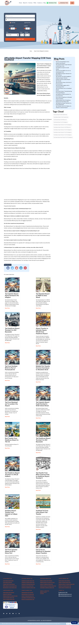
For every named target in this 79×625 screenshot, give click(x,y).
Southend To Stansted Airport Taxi (28, 584)
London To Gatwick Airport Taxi (64, 582)
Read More (7, 308)
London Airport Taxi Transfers (8, 592)
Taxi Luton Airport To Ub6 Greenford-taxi (60, 114)
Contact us (40, 2)
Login (72, 2)
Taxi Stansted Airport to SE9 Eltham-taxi (60, 119)
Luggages (26, 25)
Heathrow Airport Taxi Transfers (46, 580)
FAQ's (34, 2)
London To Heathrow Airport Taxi (46, 584)
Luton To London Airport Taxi (8, 597)
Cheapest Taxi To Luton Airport (9, 584)
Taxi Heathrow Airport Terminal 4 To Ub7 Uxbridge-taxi (62, 132)
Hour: (21, 32)
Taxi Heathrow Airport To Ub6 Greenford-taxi (61, 117)
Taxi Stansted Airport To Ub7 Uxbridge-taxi (61, 122)
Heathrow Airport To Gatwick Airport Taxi (66, 584)
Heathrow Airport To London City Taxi (47, 582)
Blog (44, 2)
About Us (25, 2)
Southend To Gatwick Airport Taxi (28, 582)
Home (20, 2)
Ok (67, 623)
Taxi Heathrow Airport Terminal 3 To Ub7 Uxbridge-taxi (62, 129)
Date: (7, 32)
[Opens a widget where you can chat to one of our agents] (74, 622)
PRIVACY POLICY (43, 592)
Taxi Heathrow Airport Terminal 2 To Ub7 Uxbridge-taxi (62, 124)
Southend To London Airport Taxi (28, 580)
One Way (13, 22)
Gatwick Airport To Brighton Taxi (65, 587)
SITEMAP (42, 593)
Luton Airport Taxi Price (7, 582)
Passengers (11, 25)
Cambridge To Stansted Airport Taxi (28, 597)
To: (8, 19)
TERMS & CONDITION (44, 591)
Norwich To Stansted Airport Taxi (28, 599)
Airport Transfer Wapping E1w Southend (41, 51)
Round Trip (28, 22)
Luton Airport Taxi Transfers (8, 580)
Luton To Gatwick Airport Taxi (8, 599)
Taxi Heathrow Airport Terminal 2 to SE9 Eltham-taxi (62, 127)
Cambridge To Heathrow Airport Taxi (47, 587)
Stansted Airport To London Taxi (28, 594)
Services (30, 2)
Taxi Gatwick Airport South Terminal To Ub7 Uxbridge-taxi (63, 137)
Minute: (26, 32)
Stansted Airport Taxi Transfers (27, 592)
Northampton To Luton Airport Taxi (9, 587)
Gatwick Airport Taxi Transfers (64, 580)
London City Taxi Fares (7, 594)
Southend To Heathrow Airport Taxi (28, 587)
